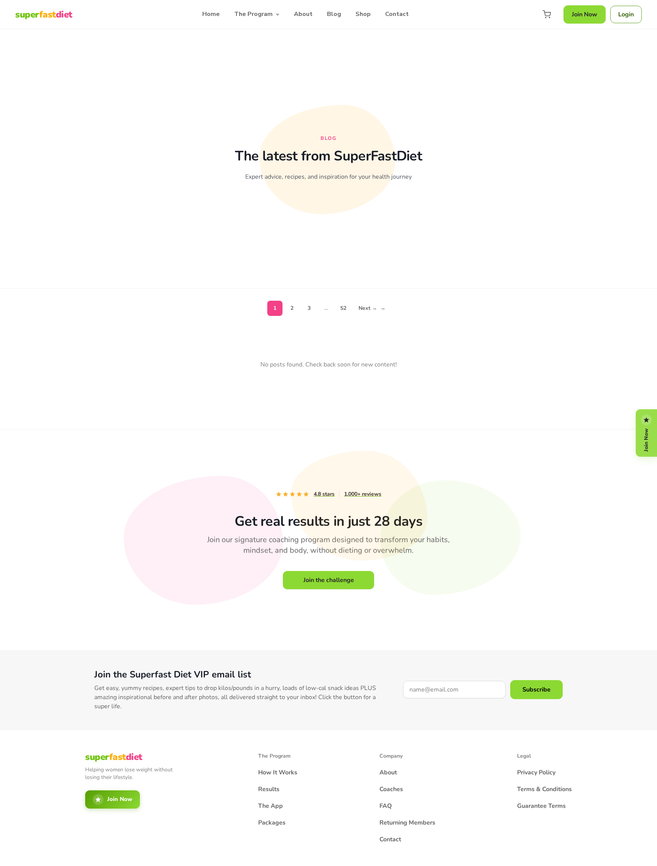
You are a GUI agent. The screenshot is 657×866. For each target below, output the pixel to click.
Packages (272, 822)
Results (268, 789)
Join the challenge (328, 580)
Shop (363, 14)
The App (270, 806)
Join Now (584, 14)
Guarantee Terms (541, 806)
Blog (334, 14)
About (303, 14)
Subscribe (536, 689)
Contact (397, 14)
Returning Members (407, 822)
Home (211, 14)
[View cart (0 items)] (546, 14)
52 (343, 308)
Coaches (391, 789)
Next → (372, 308)
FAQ (385, 806)
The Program (253, 14)
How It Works (277, 772)
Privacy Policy (536, 772)
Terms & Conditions (544, 789)
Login (626, 14)
